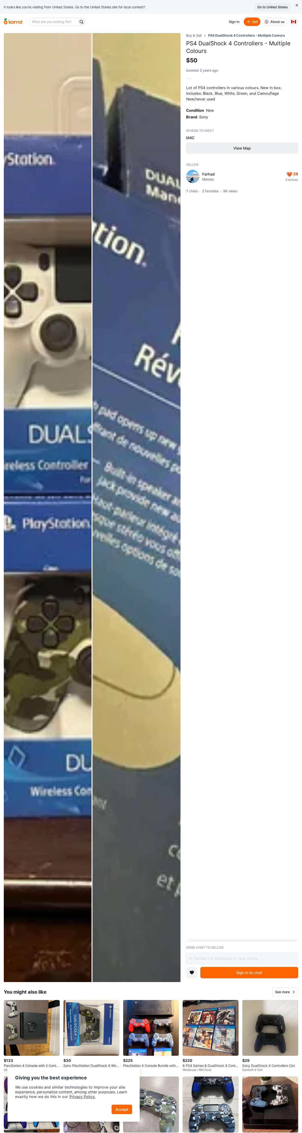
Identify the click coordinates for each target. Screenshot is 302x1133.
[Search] (81, 21)
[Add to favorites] (191, 972)
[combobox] (53, 21)
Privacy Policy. (82, 1096)
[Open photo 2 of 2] (136, 507)
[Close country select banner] (297, 5)
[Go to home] (13, 21)
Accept (121, 1109)
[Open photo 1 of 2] (48, 507)
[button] (285, 992)
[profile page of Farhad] (192, 176)
